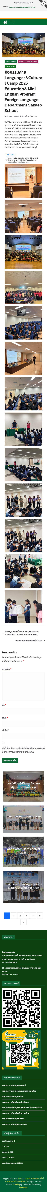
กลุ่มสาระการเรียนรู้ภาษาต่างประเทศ (28, 62)
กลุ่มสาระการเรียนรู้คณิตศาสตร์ (14, 1085)
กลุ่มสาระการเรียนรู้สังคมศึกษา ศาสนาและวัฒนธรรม (22, 1107)
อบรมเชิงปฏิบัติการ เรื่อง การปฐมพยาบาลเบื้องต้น (23, 785)
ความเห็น (6, 669)
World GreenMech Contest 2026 (23, 851)
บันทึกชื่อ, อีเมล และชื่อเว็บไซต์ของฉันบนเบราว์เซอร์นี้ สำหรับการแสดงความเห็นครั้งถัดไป (23, 749)
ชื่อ (4, 705)
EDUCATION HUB (11, 62)
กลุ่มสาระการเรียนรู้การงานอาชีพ (14, 1124)
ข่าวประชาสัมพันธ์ (10, 66)
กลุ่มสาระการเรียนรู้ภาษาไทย (12, 1096)
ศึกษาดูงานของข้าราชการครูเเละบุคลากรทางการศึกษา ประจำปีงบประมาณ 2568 (22, 633)
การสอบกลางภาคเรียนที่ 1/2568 (29, 640)
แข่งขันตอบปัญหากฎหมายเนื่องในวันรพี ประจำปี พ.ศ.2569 (23, 886)
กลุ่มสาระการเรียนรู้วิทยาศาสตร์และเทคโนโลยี (19, 1091)
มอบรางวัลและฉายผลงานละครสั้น (21, 6)
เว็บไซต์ (5, 730)
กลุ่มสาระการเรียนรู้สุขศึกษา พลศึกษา (16, 1113)
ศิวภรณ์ (24, 116)
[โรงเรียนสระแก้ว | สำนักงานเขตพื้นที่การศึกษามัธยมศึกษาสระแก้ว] (5, 22)
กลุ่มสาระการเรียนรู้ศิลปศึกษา (13, 1118)
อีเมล (5, 717)
